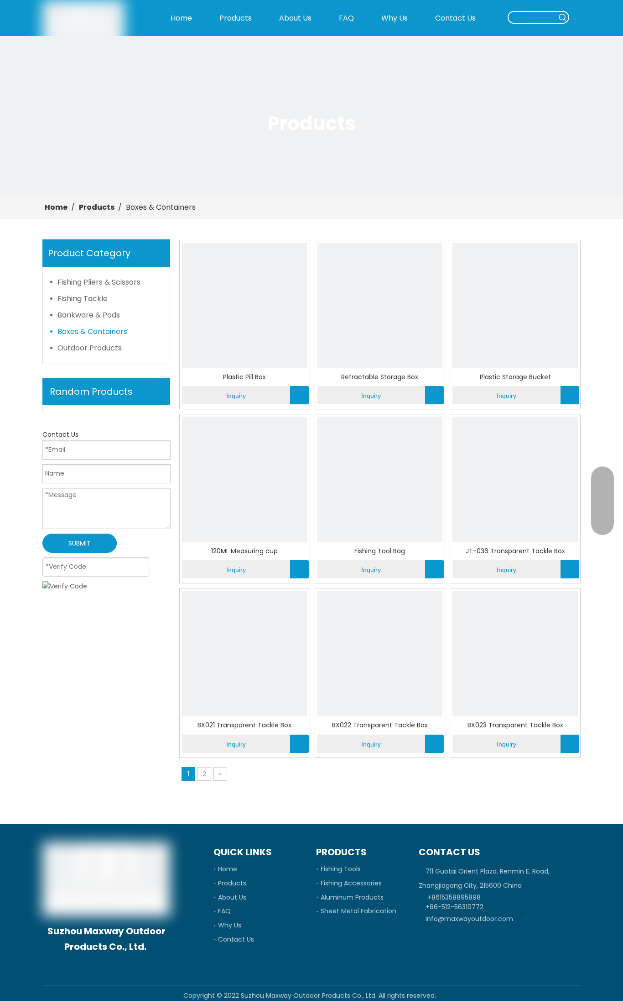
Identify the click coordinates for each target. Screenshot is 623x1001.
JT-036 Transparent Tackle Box (515, 551)
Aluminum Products (352, 897)
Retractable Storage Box (379, 377)
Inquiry (236, 395)
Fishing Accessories (351, 883)
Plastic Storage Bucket (515, 377)
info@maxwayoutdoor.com (469, 918)
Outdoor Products (89, 348)
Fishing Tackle (82, 298)
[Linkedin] (97, 964)
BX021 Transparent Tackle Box (244, 725)
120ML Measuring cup (244, 551)
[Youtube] (128, 964)
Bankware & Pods (88, 315)
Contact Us (236, 939)
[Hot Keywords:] (562, 17)
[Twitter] (113, 964)
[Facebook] (82, 964)
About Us (232, 897)
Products (232, 883)
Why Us (229, 925)
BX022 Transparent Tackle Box (380, 725)
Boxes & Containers (92, 331)
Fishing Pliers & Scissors (98, 282)
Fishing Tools (341, 869)
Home (227, 869)
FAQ (224, 911)
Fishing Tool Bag (379, 551)
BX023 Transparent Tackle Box (515, 725)
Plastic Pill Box (244, 377)
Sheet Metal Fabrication (358, 911)
